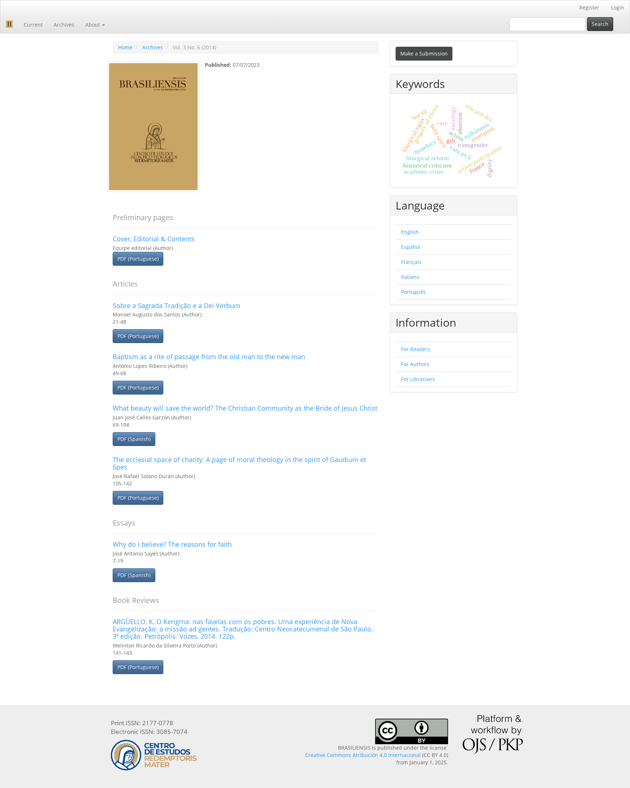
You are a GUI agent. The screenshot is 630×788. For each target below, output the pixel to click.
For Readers (415, 349)
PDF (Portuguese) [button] (138, 258)
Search (600, 23)
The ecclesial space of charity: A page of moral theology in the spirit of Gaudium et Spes (239, 463)
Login (617, 7)
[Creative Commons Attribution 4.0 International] (411, 730)
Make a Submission (424, 53)
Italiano (410, 276)
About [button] (93, 24)
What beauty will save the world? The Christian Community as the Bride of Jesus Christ (245, 408)
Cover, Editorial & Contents (154, 238)
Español (410, 246)
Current (33, 24)
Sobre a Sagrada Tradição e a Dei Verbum (176, 305)
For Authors (415, 364)
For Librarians (418, 379)
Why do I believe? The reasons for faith (172, 544)
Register (589, 7)
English (410, 231)
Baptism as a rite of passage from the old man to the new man (209, 356)
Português (413, 291)
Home (125, 47)
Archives (64, 24)
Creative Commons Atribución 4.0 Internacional (363, 755)
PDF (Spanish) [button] (134, 438)
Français (411, 261)
